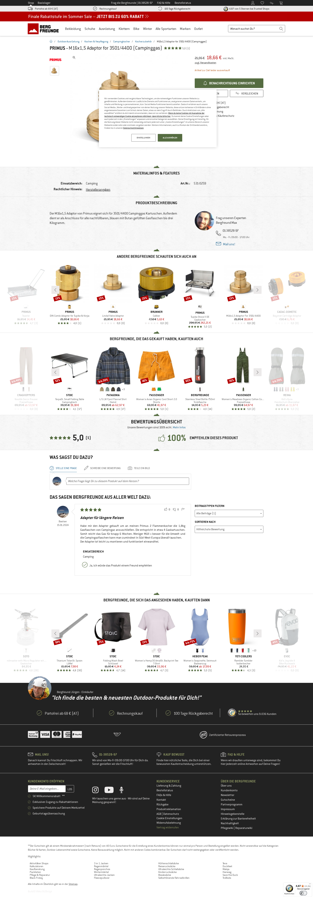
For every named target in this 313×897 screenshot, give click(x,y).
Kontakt (161, 800)
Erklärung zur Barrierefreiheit (238, 818)
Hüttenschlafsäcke (168, 863)
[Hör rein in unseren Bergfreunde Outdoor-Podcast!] (124, 790)
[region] (158, 118)
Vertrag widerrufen (167, 827)
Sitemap (73, 884)
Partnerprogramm (231, 804)
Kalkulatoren (36, 866)
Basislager (44, 3)
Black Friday (36, 877)
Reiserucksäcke (166, 866)
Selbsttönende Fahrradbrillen (173, 877)
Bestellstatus (164, 790)
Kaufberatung (37, 869)
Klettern (124, 29)
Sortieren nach (205, 522)
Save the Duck (230, 875)
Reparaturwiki (243, 828)
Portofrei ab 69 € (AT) (46, 8)
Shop (31, 3)
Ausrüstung (107, 29)
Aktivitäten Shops (39, 863)
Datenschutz (171, 814)
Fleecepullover (102, 877)
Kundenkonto (229, 790)
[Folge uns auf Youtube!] (112, 790)
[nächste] (258, 290)
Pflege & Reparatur (40, 875)
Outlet (198, 29)
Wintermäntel (101, 872)
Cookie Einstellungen (169, 818)
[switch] (303, 893)
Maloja (226, 869)
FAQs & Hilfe (163, 795)
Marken (185, 29)
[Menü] (310, 885)
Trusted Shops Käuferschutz (217, 116)
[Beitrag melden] (183, 509)
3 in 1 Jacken (101, 863)
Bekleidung (73, 29)
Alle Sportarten (166, 29)
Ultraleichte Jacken (104, 875)
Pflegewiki (227, 828)
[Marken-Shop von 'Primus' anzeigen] (55, 59)
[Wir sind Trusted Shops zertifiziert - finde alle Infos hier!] (232, 712)
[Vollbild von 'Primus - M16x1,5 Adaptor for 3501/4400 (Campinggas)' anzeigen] (74, 57)
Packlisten (35, 872)
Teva (225, 863)
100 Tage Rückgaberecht (177, 8)
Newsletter (227, 795)
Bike (136, 29)
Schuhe (90, 29)
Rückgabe (162, 804)
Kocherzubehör (143, 41)
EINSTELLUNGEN (143, 137)
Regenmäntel (101, 866)
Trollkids (227, 877)
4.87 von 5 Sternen (249, 8)
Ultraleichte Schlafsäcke (171, 869)
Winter (147, 29)
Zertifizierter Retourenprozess (227, 735)
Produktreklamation (168, 809)
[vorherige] (55, 290)
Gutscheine (228, 800)
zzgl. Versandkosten (205, 62)
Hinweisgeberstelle (232, 814)
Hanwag (227, 872)
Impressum (228, 809)
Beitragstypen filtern (209, 506)
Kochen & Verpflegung (96, 41)
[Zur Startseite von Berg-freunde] (44, 28)
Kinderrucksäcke (167, 872)
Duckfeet (227, 866)
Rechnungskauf (107, 8)
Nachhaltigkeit (230, 823)
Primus (57, 48)
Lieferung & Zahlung (168, 785)
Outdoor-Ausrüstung (68, 41)
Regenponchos (102, 869)
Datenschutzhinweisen (133, 128)
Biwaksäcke (164, 875)
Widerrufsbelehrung (168, 823)
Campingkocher (121, 41)
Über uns (226, 785)
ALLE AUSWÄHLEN (170, 137)
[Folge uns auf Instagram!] (98, 790)
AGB (159, 814)
